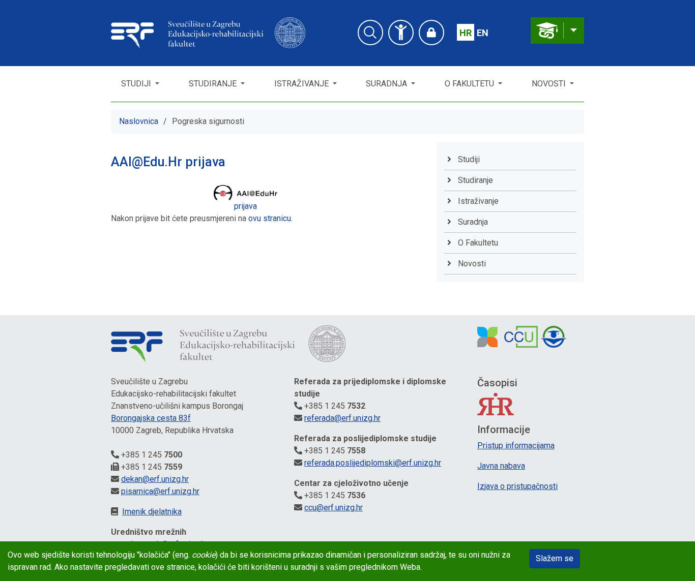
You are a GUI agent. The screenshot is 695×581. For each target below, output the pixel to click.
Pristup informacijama (516, 445)
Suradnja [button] (387, 83)
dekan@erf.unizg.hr (155, 479)
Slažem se (554, 558)
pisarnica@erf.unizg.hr (160, 491)
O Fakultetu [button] (470, 83)
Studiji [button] (137, 83)
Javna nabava (501, 466)
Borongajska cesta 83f (151, 418)
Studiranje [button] (214, 83)
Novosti (550, 83)
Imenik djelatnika (152, 511)
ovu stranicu (269, 218)
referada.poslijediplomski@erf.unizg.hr (372, 463)
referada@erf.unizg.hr (342, 418)
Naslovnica (138, 121)
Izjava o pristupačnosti (517, 486)
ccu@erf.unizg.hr (333, 507)
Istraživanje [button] (302, 83)
